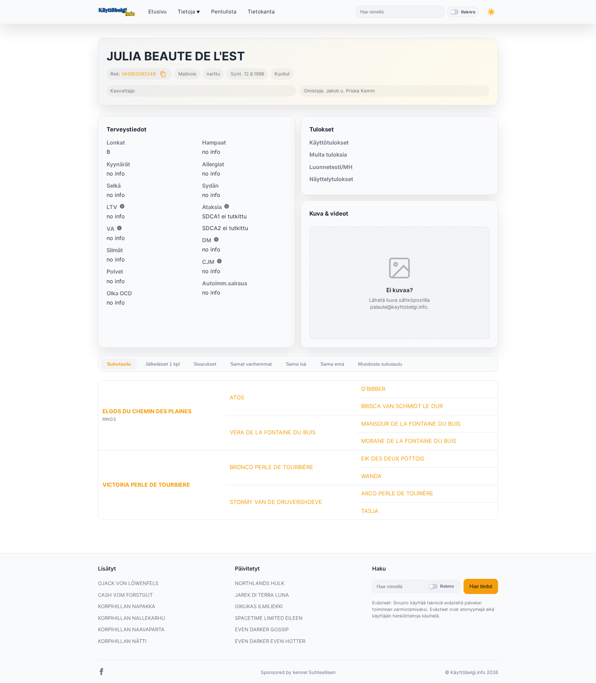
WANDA (371, 476)
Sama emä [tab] (332, 364)
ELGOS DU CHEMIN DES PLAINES (146, 411)
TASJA (369, 510)
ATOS (237, 397)
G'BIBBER (373, 388)
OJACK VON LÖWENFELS (128, 583)
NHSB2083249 (139, 74)
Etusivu (157, 11)
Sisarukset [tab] (204, 364)
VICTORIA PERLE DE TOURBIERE (146, 484)
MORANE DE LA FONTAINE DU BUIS (408, 440)
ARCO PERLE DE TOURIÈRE (397, 493)
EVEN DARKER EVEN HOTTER (270, 641)
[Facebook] (101, 673)
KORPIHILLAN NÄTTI (122, 641)
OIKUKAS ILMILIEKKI (259, 606)
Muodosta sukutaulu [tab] (380, 364)
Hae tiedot (480, 586)
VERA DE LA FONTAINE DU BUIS (273, 432)
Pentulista (224, 11)
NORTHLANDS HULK (259, 583)
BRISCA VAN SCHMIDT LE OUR (402, 406)
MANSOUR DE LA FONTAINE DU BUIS (410, 423)
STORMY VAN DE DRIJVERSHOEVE (276, 501)
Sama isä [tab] (296, 364)
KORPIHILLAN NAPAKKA (126, 606)
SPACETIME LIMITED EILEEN (268, 618)
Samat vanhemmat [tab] (251, 364)
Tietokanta (261, 11)
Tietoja (186, 11)
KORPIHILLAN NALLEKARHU (131, 618)
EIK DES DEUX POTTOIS (392, 458)
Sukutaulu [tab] (119, 364)
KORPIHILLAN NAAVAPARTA (131, 629)
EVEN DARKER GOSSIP (262, 629)
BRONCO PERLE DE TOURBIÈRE (271, 467)
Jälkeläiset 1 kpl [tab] (162, 364)
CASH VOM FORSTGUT (125, 595)
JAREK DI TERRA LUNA (262, 595)
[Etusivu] (117, 12)
